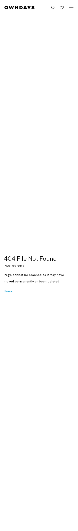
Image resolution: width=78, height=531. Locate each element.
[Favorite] (62, 7)
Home (8, 291)
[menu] (71, 7)
